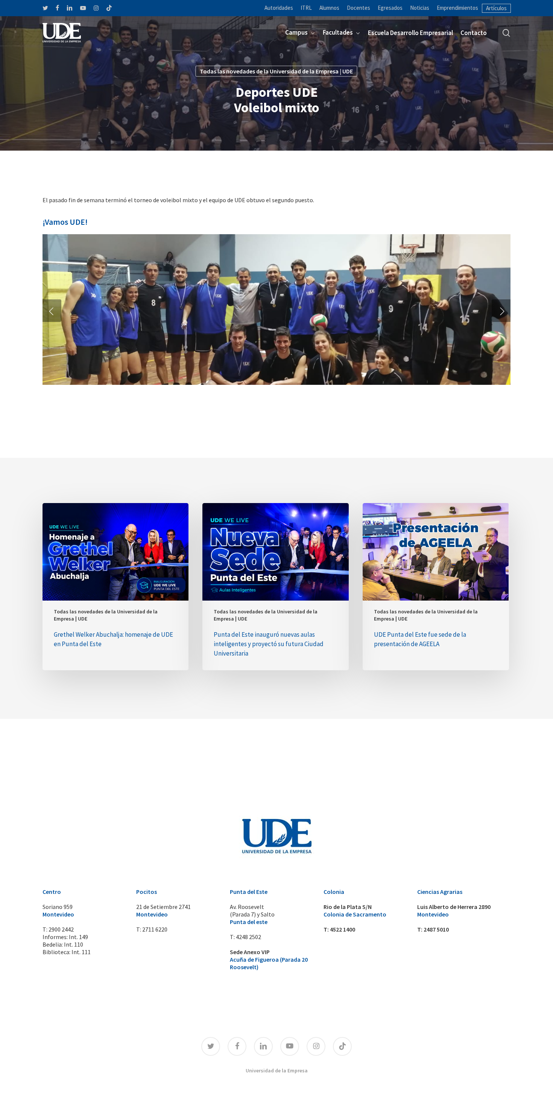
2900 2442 (61, 929)
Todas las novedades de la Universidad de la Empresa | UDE (276, 71)
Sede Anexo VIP (250, 952)
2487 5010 (436, 929)
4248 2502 (248, 937)
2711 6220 (154, 929)
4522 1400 (342, 929)
